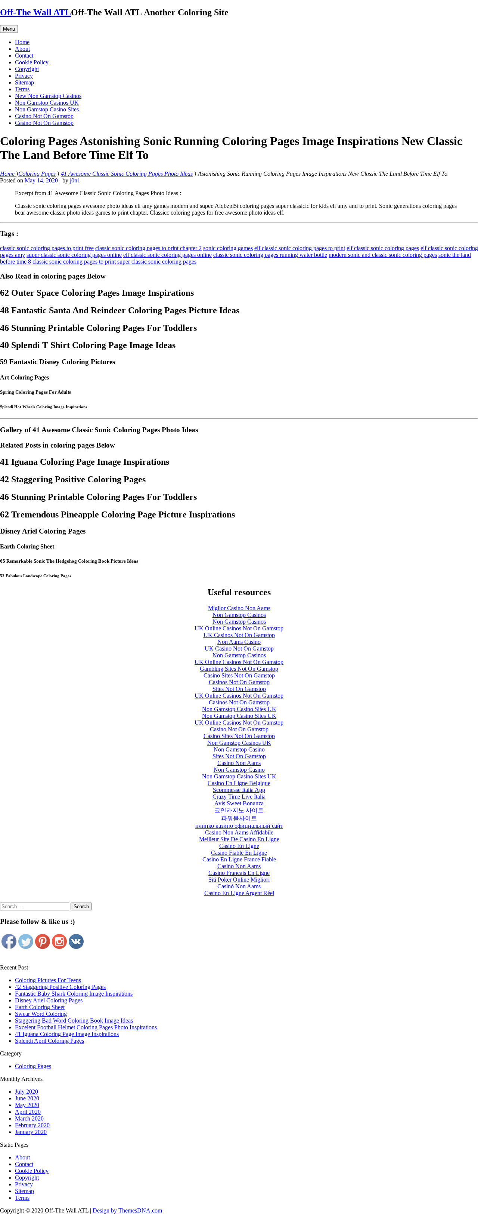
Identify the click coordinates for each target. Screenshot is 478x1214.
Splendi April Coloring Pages (49, 1041)
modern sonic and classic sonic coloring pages (383, 255)
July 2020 (26, 1091)
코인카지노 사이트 (239, 810)
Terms (22, 89)
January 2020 (31, 1132)
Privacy (24, 76)
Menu (9, 29)
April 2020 (28, 1112)
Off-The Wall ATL (35, 12)
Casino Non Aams (239, 763)
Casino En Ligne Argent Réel (239, 893)
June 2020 (27, 1098)
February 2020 (32, 1125)
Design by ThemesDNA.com (127, 1210)
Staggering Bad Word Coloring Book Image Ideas (74, 1020)
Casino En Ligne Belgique (239, 783)
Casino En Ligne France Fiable (239, 859)
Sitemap (24, 82)
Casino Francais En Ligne (239, 873)
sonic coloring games (228, 248)
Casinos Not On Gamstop (239, 682)
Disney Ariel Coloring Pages (49, 1000)
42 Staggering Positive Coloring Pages (60, 987)
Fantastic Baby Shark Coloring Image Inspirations (74, 993)
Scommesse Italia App (239, 790)
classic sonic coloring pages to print (74, 261)
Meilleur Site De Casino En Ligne (239, 839)
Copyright (27, 69)
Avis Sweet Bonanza (239, 803)
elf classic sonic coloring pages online (167, 255)
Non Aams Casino (239, 642)
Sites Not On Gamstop (239, 689)
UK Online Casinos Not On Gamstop (239, 628)
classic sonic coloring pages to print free (47, 248)
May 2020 (27, 1105)
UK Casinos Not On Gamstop (239, 635)
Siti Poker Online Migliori (239, 879)
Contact (24, 55)
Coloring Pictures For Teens (48, 980)
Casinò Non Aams (239, 886)
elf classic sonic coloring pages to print (299, 248)
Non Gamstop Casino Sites (47, 109)
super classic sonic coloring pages (156, 261)
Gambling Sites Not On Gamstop (239, 669)
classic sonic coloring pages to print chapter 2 (148, 248)
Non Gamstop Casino (239, 749)
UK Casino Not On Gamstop (239, 648)
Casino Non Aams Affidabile (239, 832)
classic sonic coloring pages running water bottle (270, 255)
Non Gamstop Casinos (239, 615)
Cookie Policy (32, 62)
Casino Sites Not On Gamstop (239, 675)
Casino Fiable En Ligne (239, 852)
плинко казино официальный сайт (239, 826)
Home (22, 42)
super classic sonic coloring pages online (74, 255)
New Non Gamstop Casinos (48, 96)
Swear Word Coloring (41, 1014)
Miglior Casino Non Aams (239, 608)
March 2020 (29, 1118)
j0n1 (75, 180)
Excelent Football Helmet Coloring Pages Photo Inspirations (86, 1027)
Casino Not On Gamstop (44, 116)
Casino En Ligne (239, 846)
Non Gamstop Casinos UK (47, 102)
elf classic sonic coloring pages (383, 248)
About (22, 49)
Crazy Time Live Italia (239, 796)
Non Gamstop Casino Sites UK (239, 709)
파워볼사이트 (239, 818)
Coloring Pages (33, 1066)
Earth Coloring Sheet (40, 1007)
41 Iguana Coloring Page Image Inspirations (67, 1034)
